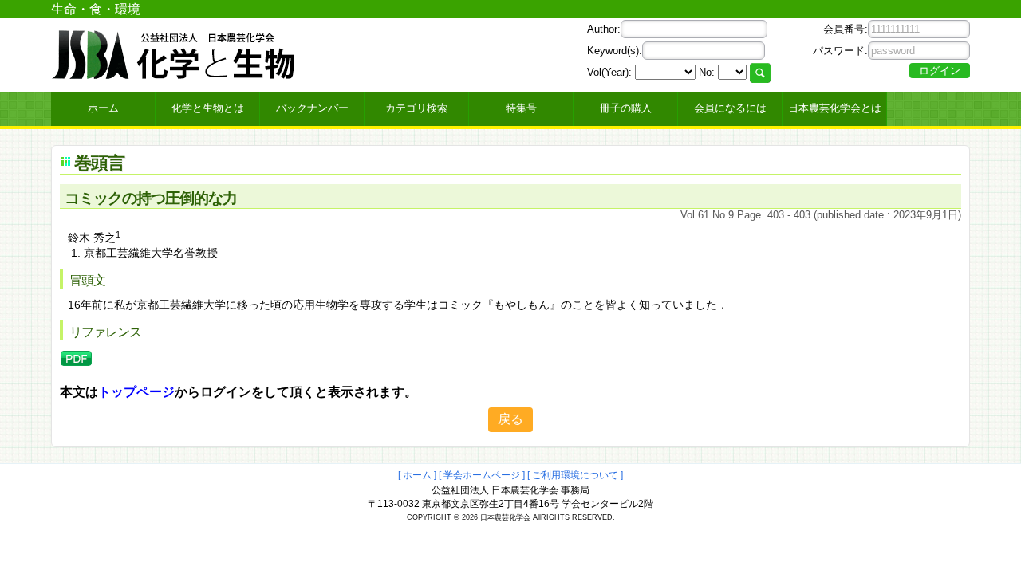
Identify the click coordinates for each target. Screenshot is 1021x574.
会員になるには (730, 108)
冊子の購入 (626, 108)
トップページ (136, 392)
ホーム (103, 108)
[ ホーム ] (417, 475)
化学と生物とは (207, 108)
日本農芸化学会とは (834, 108)
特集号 (521, 108)
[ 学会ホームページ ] (482, 475)
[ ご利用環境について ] (575, 475)
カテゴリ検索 (416, 108)
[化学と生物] (174, 73)
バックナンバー (312, 108)
